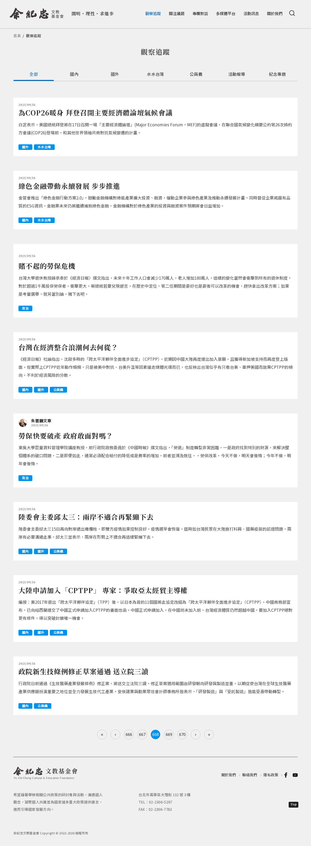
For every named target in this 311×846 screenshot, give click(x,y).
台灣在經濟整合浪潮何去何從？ (68, 347)
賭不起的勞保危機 (46, 266)
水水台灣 (155, 74)
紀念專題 (277, 74)
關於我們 (275, 13)
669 (169, 734)
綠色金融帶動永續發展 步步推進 (69, 186)
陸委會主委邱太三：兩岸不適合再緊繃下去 (86, 517)
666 (129, 734)
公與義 (196, 74)
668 (155, 734)
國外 (115, 74)
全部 (33, 74)
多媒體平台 (225, 13)
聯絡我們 (249, 774)
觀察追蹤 (153, 13)
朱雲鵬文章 (41, 420)
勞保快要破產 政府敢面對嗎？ (65, 435)
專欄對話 (200, 13)
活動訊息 (251, 13)
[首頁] (37, 12)
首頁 (17, 35)
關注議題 (176, 13)
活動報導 (236, 74)
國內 (74, 74)
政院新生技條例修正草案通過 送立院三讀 (83, 671)
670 (182, 734)
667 (142, 734)
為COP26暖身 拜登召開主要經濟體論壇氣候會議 (95, 112)
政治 (25, 308)
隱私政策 (270, 774)
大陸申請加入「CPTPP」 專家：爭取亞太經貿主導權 (103, 590)
